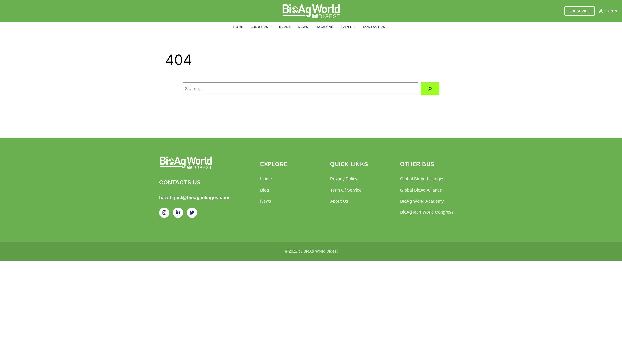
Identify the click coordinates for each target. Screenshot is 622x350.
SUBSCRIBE (579, 11)
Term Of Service (346, 190)
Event (346, 27)
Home (238, 27)
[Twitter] (192, 213)
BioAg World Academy (422, 201)
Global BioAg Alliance (421, 190)
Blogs (285, 27)
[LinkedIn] (178, 213)
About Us (260, 27)
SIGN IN (611, 11)
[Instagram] (164, 213)
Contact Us (374, 27)
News (303, 27)
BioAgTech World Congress (427, 212)
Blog (264, 190)
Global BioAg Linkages (422, 178)
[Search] (430, 88)
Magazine (324, 27)
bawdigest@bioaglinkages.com (194, 197)
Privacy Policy (343, 178)
